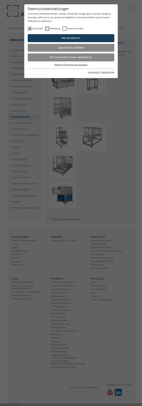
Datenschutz (107, 72)
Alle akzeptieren (71, 38)
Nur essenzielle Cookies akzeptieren (71, 57)
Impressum (94, 72)
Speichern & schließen (71, 47)
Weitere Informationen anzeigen (71, 65)
